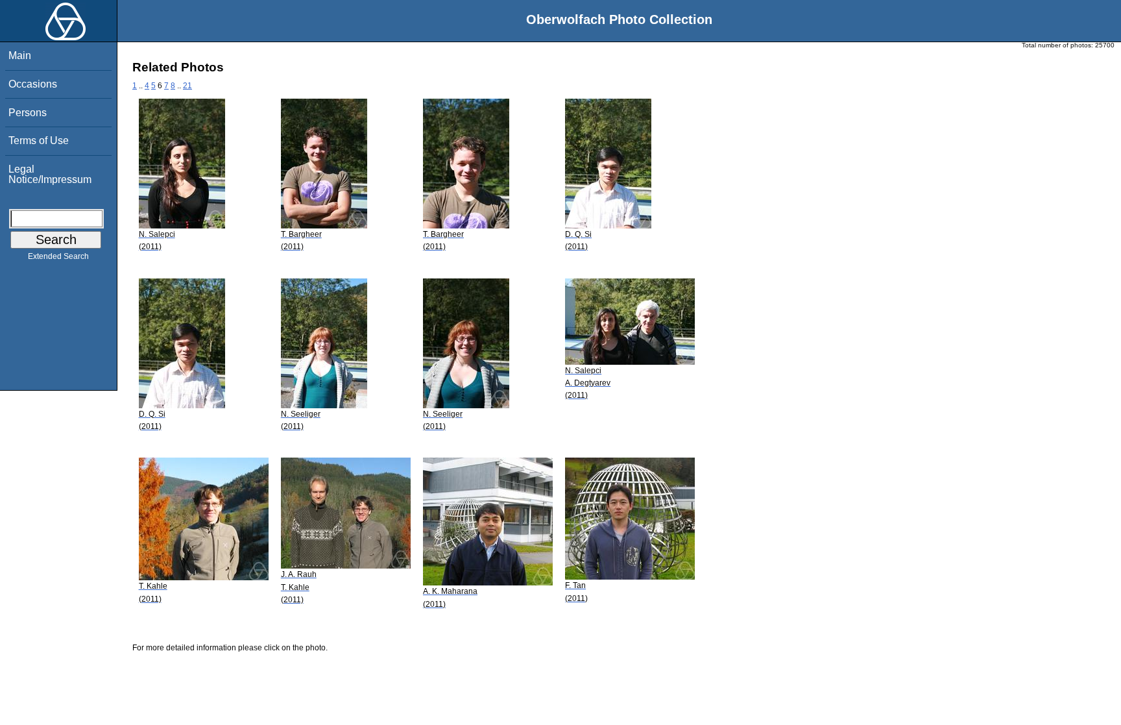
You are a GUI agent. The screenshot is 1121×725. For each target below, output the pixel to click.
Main (19, 55)
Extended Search (58, 256)
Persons (27, 112)
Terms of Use (38, 140)
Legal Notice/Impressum (49, 174)
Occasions (32, 84)
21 (187, 85)
